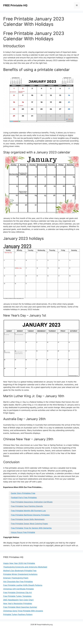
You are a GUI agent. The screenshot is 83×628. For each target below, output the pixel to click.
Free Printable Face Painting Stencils (27, 506)
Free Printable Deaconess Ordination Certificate (32, 502)
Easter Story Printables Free (23, 493)
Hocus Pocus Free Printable (23, 532)
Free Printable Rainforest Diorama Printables (30, 515)
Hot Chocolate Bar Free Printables (18, 581)
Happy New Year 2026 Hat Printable (19, 563)
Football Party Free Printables (24, 497)
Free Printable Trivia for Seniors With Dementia (31, 528)
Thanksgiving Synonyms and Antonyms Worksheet (25, 567)
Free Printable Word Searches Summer (20, 607)
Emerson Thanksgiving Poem (15, 578)
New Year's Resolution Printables (17, 603)
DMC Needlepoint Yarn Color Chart (18, 600)
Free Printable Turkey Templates (17, 596)
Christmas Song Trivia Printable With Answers (23, 611)
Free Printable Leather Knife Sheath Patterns (22, 585)
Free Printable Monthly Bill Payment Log (28, 511)
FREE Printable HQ (15, 5)
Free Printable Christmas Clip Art (17, 592)
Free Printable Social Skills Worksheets (28, 519)
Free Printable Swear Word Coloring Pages (29, 524)
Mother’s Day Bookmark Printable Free (19, 571)
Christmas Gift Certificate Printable (18, 589)
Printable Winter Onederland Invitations (20, 574)
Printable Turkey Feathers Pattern (17, 614)
